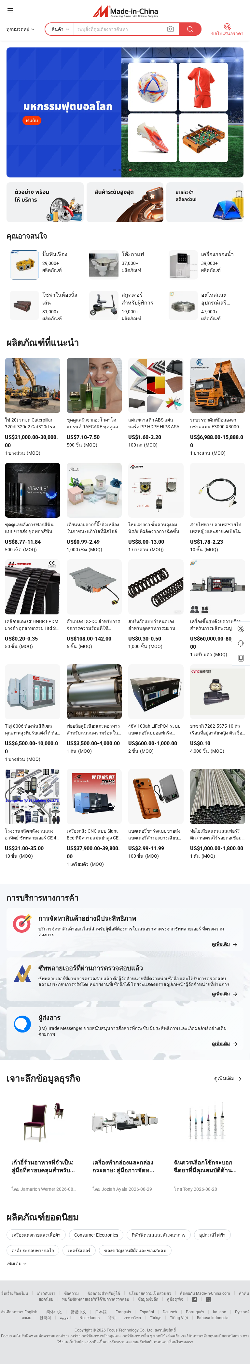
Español (147, 1311)
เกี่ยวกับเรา (46, 1293)
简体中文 (54, 1311)
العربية (65, 1317)
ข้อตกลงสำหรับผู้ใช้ (104, 1293)
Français (123, 1311)
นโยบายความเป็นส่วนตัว (150, 1293)
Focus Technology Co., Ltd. (130, 1329)
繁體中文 (78, 1311)
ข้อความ (71, 1293)
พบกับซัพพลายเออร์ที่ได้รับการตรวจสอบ (95, 1299)
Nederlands (89, 1317)
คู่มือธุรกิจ (175, 1299)
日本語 (101, 1311)
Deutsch (170, 1311)
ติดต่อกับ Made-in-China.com (205, 1293)
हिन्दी (112, 1317)
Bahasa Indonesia (213, 1317)
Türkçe (155, 1317)
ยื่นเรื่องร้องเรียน (14, 1293)
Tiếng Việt (179, 1317)
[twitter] (208, 1299)
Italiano (219, 1311)
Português (195, 1311)
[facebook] (194, 1299)
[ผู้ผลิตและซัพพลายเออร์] (125, 11)
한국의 (45, 1317)
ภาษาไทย (132, 1317)
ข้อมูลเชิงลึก (148, 1299)
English (30, 1311)
